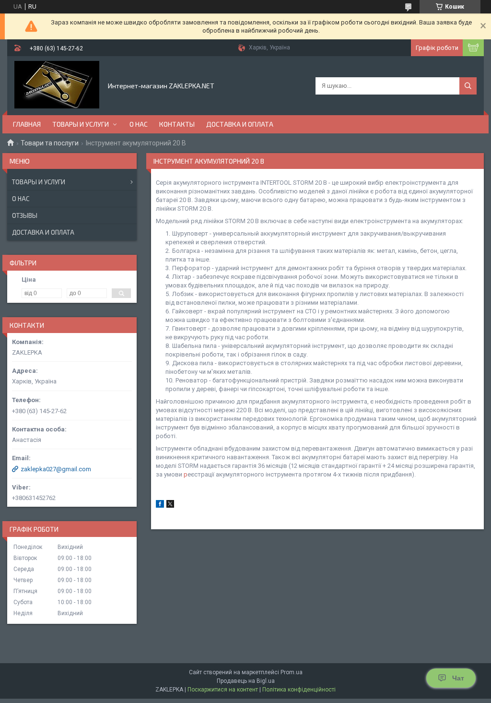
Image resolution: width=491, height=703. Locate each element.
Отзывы (24, 215)
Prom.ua (292, 672)
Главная (27, 124)
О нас (138, 124)
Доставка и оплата (239, 124)
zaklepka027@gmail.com (56, 469)
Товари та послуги (50, 143)
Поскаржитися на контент (222, 689)
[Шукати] (468, 86)
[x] (170, 505)
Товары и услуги (80, 124)
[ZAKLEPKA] (56, 85)
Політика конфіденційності (299, 689)
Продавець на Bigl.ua (246, 681)
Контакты (177, 124)
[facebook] (160, 505)
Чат (458, 678)
